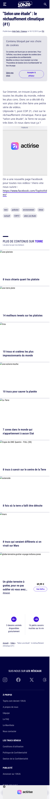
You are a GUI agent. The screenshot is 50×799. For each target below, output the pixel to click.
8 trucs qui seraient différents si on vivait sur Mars (22, 543)
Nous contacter (9, 731)
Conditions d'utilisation (13, 746)
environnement (28, 210)
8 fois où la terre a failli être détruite (22, 505)
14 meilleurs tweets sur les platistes (22, 315)
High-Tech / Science (19, 31)
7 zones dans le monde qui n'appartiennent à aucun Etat (18, 431)
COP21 (17, 216)
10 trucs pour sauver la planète (20, 391)
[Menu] (4, 4)
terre (6, 210)
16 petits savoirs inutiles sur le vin (36, 627)
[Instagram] (5, 680)
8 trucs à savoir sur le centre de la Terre (24, 469)
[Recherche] (45, 4)
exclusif (7, 216)
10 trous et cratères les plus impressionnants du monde (18, 353)
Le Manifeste (8, 725)
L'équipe (6, 713)
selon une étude (30, 216)
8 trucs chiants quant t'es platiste (21, 279)
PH (43, 31)
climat (41, 210)
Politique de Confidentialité (15, 752)
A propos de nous (10, 706)
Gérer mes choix (9, 74)
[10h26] (25, 4)
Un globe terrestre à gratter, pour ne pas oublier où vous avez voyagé (14, 587)
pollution (15, 210)
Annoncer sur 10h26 (12, 773)
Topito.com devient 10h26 (14, 700)
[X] (31, 680)
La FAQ (6, 719)
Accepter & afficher (31, 74)
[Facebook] (18, 680)
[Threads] (45, 680)
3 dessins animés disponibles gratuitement (14, 628)
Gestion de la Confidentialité (15, 758)
